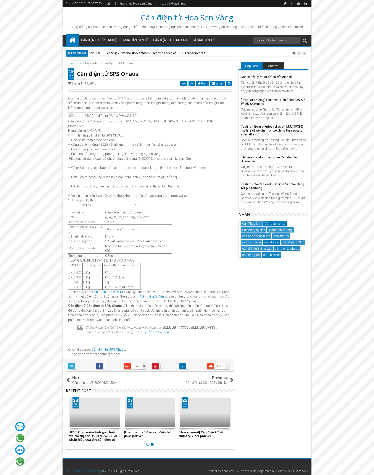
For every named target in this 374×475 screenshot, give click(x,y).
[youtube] (298, 3)
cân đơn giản (251, 255)
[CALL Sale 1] (20, 438)
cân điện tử (108, 27)
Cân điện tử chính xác (170, 40)
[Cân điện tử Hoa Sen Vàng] (72, 40)
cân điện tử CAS (293, 242)
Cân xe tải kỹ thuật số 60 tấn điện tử (266, 77)
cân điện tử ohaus (287, 248)
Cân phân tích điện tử (107, 292)
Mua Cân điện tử (135, 40)
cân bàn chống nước (256, 236)
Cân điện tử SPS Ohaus (116, 98)
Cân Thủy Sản (251, 223)
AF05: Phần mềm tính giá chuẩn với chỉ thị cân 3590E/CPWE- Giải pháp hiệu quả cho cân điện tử (93, 436)
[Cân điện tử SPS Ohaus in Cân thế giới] (150, 90)
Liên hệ (111, 3)
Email (219, 83)
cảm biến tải (271, 255)
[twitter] (285, 3)
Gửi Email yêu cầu (157, 332)
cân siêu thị (281, 236)
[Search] (304, 40)
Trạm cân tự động (281, 230)
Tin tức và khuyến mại (171, 3)
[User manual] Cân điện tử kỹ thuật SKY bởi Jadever (201, 434)
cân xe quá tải (251, 242)
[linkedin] (305, 3)
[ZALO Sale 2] (20, 450)
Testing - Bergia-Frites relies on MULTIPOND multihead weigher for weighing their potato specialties (272, 130)
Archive (273, 66)
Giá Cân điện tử (203, 40)
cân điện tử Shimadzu (256, 248)
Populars (251, 66)
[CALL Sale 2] (20, 461)
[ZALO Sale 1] (20, 426)
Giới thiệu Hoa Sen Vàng (136, 3)
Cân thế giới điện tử (154, 296)
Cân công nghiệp (253, 230)
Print (203, 83)
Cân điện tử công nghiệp (99, 40)
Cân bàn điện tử (275, 223)
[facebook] (292, 3)
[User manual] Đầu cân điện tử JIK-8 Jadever (147, 434)
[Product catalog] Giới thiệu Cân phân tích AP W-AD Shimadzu (273, 102)
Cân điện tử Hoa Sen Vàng (187, 17)
